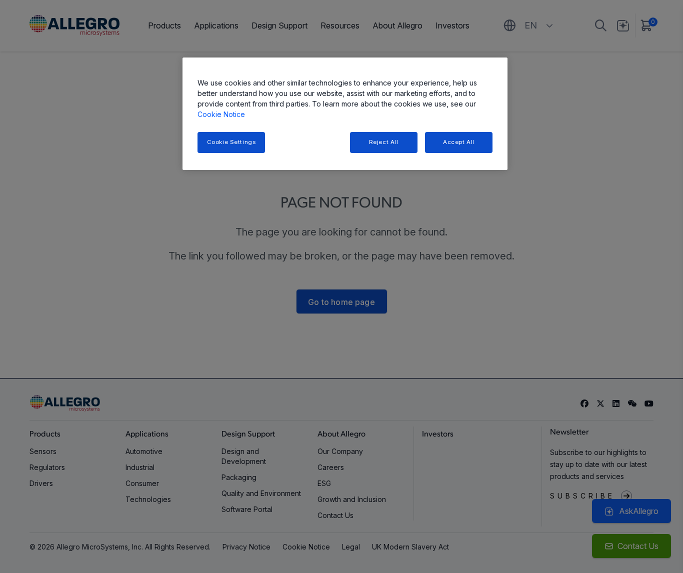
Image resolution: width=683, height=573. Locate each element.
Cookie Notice (221, 114)
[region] (345, 114)
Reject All (383, 142)
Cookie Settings (231, 142)
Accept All (458, 142)
